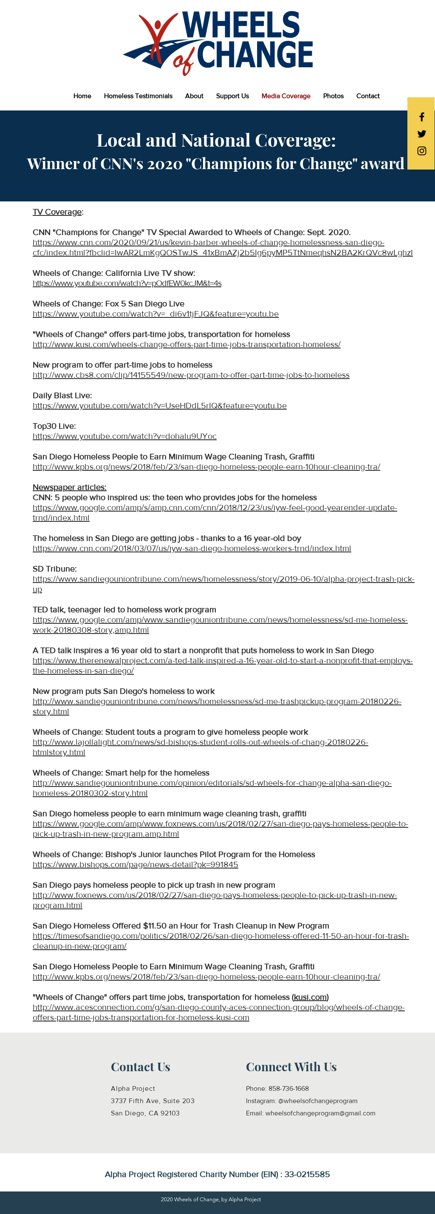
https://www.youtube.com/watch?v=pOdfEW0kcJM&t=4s (127, 283)
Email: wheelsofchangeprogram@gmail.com (311, 1113)
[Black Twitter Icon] (422, 134)
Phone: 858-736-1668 (277, 1088)
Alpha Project (133, 1088)
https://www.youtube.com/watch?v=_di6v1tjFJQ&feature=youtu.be (156, 313)
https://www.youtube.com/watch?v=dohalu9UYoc (125, 436)
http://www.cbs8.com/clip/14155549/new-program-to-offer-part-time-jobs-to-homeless (191, 374)
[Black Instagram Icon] (422, 151)
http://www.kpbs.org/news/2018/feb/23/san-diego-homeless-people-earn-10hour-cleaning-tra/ (206, 466)
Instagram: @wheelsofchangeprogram (302, 1100)
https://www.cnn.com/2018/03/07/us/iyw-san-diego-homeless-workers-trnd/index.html (192, 548)
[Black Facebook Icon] (422, 117)
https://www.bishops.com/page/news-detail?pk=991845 (135, 864)
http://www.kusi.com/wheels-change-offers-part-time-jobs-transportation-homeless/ (187, 344)
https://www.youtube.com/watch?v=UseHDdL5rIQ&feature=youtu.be (160, 405)
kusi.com (310, 997)
